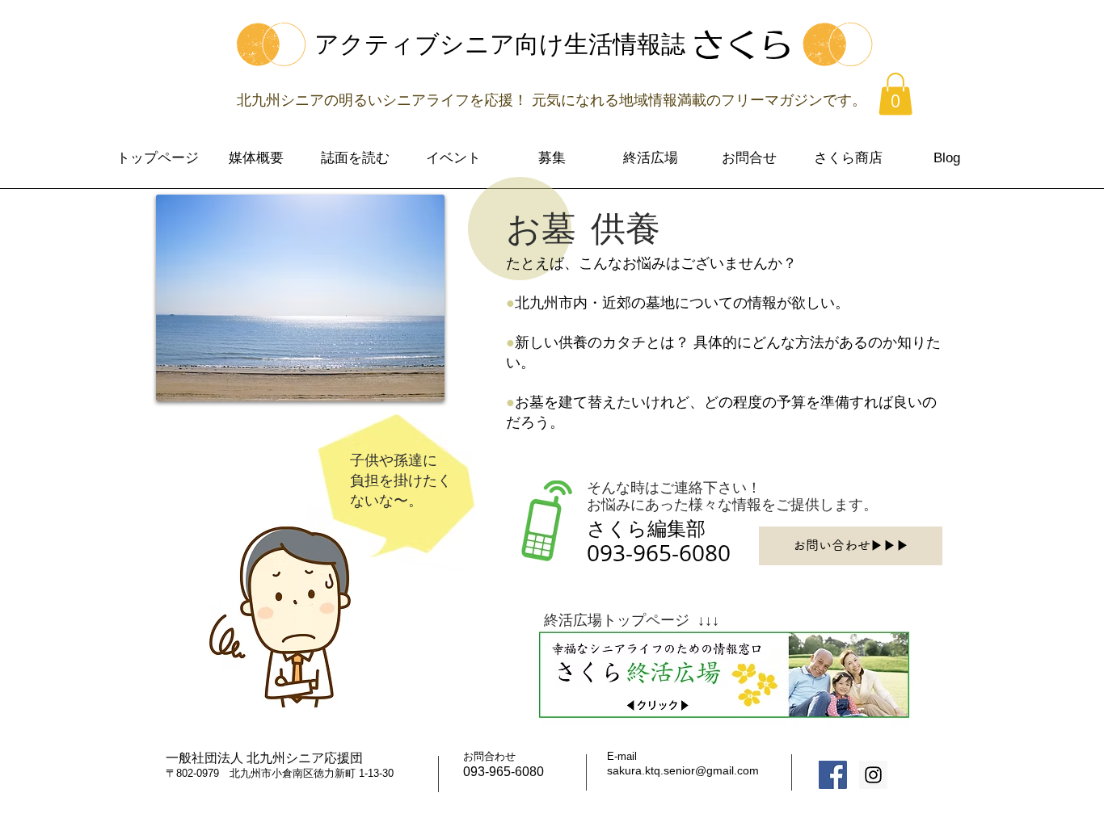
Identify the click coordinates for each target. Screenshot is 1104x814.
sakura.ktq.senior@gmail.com (683, 770)
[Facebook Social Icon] (833, 775)
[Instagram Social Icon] (873, 775)
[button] (895, 94)
